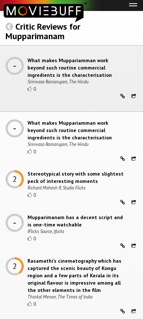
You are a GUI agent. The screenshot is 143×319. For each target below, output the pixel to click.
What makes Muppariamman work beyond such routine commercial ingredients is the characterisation (69, 67)
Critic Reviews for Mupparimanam (43, 31)
